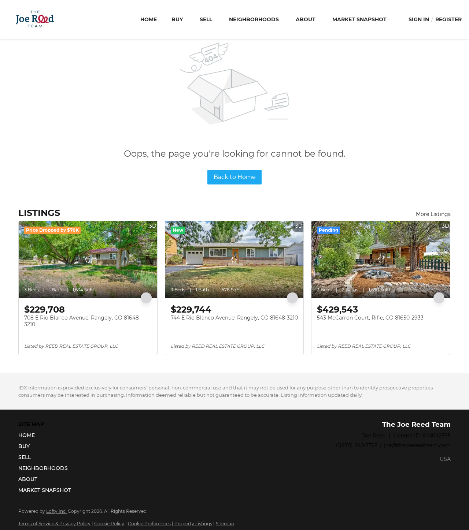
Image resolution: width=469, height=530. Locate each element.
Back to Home (235, 176)
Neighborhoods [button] (254, 19)
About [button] (305, 19)
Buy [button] (177, 19)
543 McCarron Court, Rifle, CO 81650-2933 (370, 317)
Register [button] (448, 19)
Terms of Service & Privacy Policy (54, 523)
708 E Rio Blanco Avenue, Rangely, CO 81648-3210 (82, 321)
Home (148, 19)
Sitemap (225, 523)
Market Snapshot (359, 19)
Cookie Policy (109, 523)
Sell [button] (206, 19)
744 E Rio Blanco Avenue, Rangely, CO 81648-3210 (234, 317)
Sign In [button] (419, 19)
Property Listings (193, 523)
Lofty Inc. (56, 511)
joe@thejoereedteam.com (417, 445)
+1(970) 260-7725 (356, 445)
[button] (46, 435)
